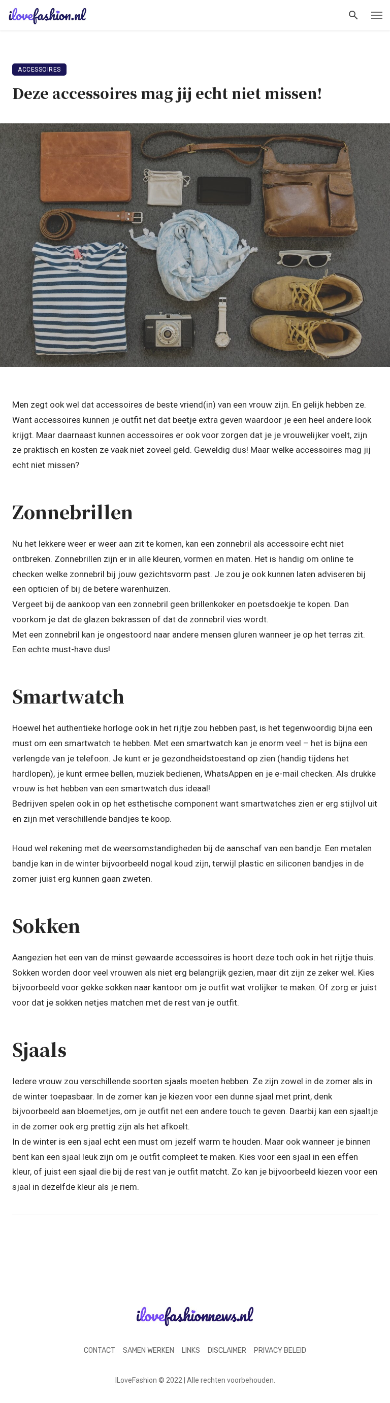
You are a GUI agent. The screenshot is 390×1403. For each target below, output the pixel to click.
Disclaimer (227, 1350)
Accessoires (39, 69)
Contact (99, 1350)
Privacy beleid (280, 1350)
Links (191, 1350)
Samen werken (148, 1350)
